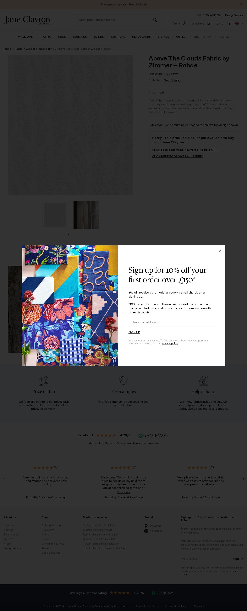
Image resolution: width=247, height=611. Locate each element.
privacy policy (170, 343)
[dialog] (123, 305)
